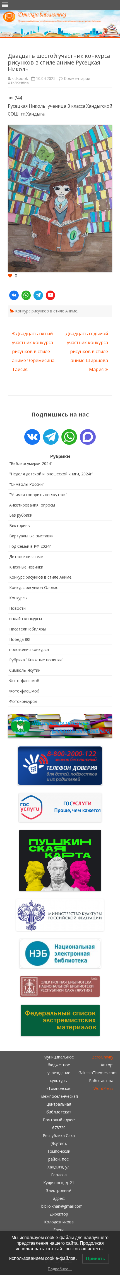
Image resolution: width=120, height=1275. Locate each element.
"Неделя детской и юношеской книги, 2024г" (51, 474)
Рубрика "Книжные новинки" (36, 659)
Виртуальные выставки (31, 535)
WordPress (103, 1088)
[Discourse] (87, 437)
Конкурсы (18, 597)
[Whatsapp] (26, 295)
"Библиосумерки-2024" (30, 463)
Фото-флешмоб (24, 680)
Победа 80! (19, 639)
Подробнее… (60, 1269)
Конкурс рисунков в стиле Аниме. (46, 311)
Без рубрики (20, 515)
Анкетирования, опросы (32, 505)
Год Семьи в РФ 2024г (30, 546)
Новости (17, 608)
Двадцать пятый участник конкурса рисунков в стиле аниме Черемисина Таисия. (33, 351)
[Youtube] (50, 295)
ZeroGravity (102, 1057)
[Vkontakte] (14, 295)
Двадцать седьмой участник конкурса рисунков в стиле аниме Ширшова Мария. (87, 351)
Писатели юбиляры (27, 629)
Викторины (19, 525)
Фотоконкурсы (23, 701)
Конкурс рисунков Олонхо (34, 587)
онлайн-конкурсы (25, 618)
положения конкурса (29, 649)
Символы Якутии (24, 670)
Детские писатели (26, 556)
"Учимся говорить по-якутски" (38, 494)
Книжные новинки (26, 567)
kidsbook (20, 78)
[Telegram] (38, 295)
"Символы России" (26, 484)
